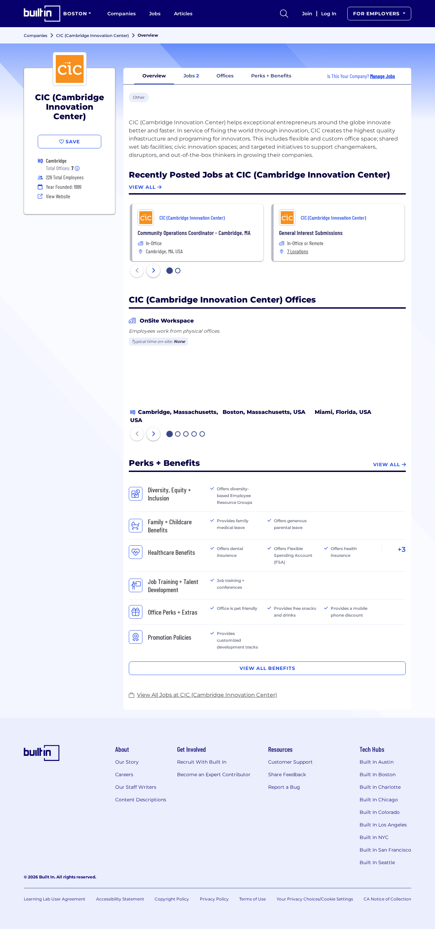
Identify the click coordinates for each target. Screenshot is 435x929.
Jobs (154, 14)
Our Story (127, 762)
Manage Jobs (382, 76)
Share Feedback (287, 774)
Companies (121, 14)
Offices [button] (224, 76)
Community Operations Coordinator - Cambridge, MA (194, 232)
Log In (328, 14)
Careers (124, 774)
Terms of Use (252, 898)
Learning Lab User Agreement (54, 898)
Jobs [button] (191, 76)
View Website (58, 196)
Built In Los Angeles (383, 825)
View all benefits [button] (267, 668)
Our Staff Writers (135, 787)
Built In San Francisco (385, 850)
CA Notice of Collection (387, 898)
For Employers (377, 14)
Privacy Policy (214, 898)
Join (307, 14)
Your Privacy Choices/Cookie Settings (315, 898)
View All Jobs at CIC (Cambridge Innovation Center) (207, 695)
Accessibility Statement (120, 898)
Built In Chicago (379, 800)
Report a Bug (284, 787)
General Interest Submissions (311, 232)
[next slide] (153, 270)
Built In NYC (374, 837)
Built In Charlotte (380, 787)
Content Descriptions (140, 800)
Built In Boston (378, 774)
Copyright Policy (172, 898)
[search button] (284, 13)
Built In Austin (377, 762)
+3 (402, 549)
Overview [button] (154, 76)
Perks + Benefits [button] (271, 76)
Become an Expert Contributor (213, 774)
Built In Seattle (377, 862)
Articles (183, 14)
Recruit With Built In (201, 762)
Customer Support (290, 762)
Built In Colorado (380, 812)
